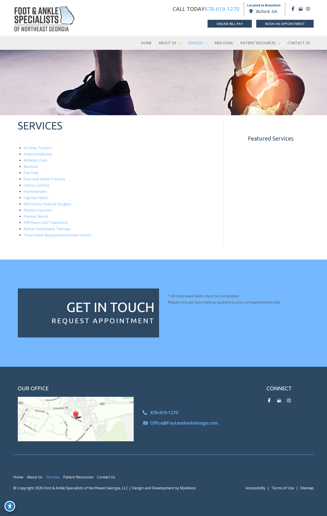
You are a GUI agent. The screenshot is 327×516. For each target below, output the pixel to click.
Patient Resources (78, 477)
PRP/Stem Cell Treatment (45, 222)
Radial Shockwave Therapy (47, 228)
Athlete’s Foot (35, 160)
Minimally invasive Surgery (47, 203)
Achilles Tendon (38, 147)
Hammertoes (35, 191)
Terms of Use (282, 488)
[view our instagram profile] (308, 9)
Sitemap (307, 488)
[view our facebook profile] (293, 9)
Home (18, 477)
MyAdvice (188, 488)
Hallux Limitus (37, 185)
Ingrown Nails (36, 197)
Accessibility (255, 488)
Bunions (31, 166)
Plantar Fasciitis (38, 210)
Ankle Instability (38, 154)
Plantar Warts (36, 216)
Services (53, 477)
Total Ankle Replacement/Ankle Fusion (57, 235)
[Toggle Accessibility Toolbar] (9, 506)
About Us (34, 477)
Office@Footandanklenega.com (184, 423)
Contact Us (106, 477)
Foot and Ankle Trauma (44, 178)
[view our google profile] (300, 9)
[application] (178, 43)
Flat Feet (31, 172)
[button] (230, 24)
